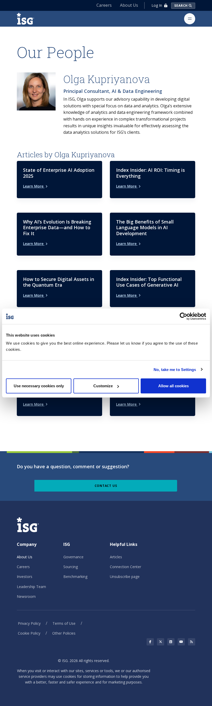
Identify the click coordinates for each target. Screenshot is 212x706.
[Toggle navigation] (189, 18)
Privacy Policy (29, 623)
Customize (103, 386)
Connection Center (125, 566)
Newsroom (26, 596)
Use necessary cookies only (39, 386)
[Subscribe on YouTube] (181, 641)
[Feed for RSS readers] (191, 641)
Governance (73, 556)
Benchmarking (75, 576)
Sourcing (70, 566)
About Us (129, 5)
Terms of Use (63, 623)
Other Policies (63, 633)
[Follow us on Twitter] (160, 641)
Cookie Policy (29, 633)
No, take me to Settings (175, 369)
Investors (24, 576)
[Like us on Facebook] (150, 641)
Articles (116, 556)
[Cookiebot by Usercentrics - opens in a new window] (183, 316)
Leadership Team (31, 586)
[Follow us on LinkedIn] (171, 641)
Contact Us (106, 486)
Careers (104, 5)
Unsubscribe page (125, 576)
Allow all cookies (173, 386)
